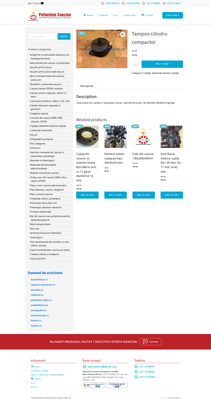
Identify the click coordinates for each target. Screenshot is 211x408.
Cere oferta (172, 15)
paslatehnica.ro (39, 305)
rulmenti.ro (37, 294)
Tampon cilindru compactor (45, 254)
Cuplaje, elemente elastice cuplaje (48, 125)
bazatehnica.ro (39, 279)
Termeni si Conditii (39, 370)
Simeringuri (36, 237)
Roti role (34, 228)
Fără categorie (37, 143)
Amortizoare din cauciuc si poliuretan (50, 63)
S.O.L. (33, 383)
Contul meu (129, 15)
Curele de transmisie (41, 130)
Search (64, 36)
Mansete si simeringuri (42, 160)
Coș (115, 15)
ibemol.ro (36, 320)
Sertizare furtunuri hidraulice (45, 233)
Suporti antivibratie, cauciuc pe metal (50, 249)
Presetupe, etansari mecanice (46, 207)
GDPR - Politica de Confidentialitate (47, 374)
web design (163, 398)
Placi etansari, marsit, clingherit (47, 189)
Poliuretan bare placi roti (43, 203)
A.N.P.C (34, 387)
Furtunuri (35, 147)
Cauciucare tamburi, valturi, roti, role (49, 101)
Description (86, 86)
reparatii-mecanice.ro (43, 284)
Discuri (33, 134)
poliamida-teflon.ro (41, 300)
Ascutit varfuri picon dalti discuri (47, 71)
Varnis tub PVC (38, 258)
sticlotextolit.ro (40, 315)
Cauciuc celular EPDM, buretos (46, 88)
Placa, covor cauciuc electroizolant (48, 185)
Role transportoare (40, 224)
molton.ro (36, 325)
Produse (103, 15)
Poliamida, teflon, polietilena (45, 198)
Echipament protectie (41, 139)
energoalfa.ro (38, 310)
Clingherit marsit (39, 113)
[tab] (87, 86)
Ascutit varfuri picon (41, 67)
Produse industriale (40, 211)
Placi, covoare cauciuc (41, 194)
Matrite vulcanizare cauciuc (44, 172)
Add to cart (162, 64)
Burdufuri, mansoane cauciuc (45, 84)
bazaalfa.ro (37, 289)
